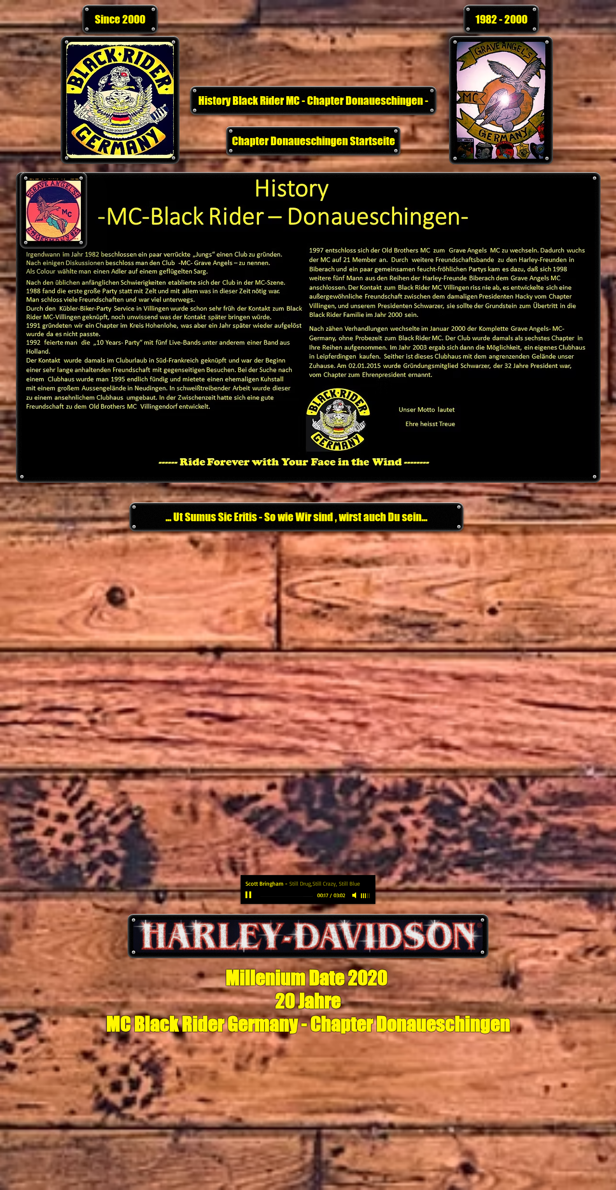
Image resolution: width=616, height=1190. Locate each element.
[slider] (366, 895)
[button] (120, 19)
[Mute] (355, 895)
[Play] (249, 895)
